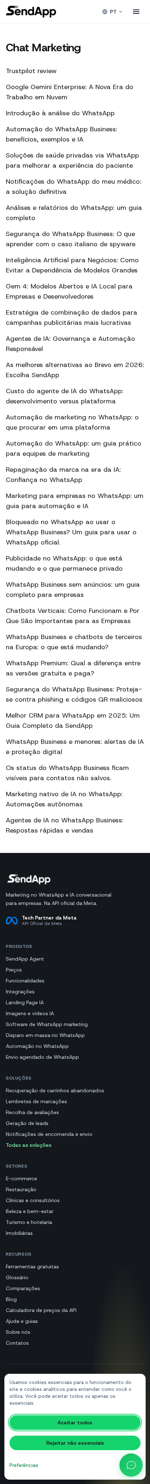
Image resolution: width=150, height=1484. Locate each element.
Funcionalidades (25, 980)
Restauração (21, 1189)
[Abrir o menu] (136, 12)
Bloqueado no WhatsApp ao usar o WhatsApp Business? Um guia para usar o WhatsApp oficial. (71, 532)
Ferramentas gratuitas (32, 1266)
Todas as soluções (28, 1145)
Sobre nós (18, 1332)
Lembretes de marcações (36, 1101)
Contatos (17, 1343)
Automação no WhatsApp (37, 1046)
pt (113, 11)
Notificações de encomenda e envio (49, 1134)
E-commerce (21, 1178)
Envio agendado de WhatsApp (42, 1057)
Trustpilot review (31, 71)
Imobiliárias (19, 1233)
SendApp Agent (25, 959)
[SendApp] (31, 11)
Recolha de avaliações (32, 1112)
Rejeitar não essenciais (75, 1443)
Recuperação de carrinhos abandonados (55, 1090)
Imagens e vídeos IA (30, 1013)
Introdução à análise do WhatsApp (60, 113)
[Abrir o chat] (131, 1465)
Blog (11, 1299)
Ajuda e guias (22, 1321)
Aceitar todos (75, 1422)
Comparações (23, 1288)
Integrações (20, 991)
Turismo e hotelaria (29, 1222)
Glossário (17, 1277)
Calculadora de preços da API (41, 1310)
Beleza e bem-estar (30, 1211)
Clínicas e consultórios (33, 1200)
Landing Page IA (25, 1002)
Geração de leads (27, 1123)
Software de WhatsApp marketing (47, 1024)
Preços (14, 969)
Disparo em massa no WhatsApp (45, 1035)
